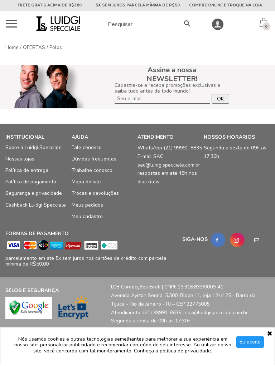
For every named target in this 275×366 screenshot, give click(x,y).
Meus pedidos (87, 204)
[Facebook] (218, 240)
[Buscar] (187, 24)
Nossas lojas (19, 158)
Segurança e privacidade (33, 193)
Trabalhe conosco (92, 170)
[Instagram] (237, 240)
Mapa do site (86, 181)
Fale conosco (87, 147)
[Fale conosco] (257, 240)
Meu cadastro (87, 216)
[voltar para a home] (57, 29)
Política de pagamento (30, 181)
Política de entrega (26, 170)
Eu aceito (250, 341)
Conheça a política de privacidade (172, 351)
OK (220, 98)
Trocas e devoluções (95, 193)
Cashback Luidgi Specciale (35, 204)
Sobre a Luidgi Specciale (33, 147)
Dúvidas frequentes (94, 158)
